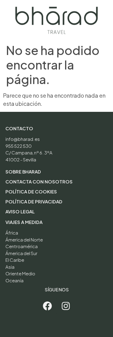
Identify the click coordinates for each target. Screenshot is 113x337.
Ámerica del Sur (21, 253)
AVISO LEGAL (20, 211)
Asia (9, 267)
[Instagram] (66, 306)
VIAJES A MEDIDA (23, 222)
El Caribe (14, 260)
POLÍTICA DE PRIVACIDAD (33, 201)
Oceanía (14, 280)
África (11, 232)
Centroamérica (21, 246)
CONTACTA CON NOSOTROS (39, 181)
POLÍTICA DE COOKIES (31, 191)
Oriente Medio (20, 273)
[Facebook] (47, 306)
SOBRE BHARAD (23, 171)
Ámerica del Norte (24, 239)
